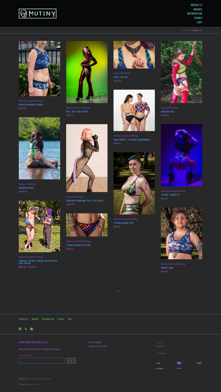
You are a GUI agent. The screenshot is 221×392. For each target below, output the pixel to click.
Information (194, 13)
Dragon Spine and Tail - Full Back (85, 200)
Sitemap (161, 353)
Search (198, 18)
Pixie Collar (120, 77)
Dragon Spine (26, 187)
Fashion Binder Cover (31, 104)
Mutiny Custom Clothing (38, 378)
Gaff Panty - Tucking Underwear (132, 139)
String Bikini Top (123, 222)
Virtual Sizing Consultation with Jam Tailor (38, 262)
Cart (199, 22)
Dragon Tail (168, 111)
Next (118, 291)
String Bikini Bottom (78, 245)
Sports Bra (167, 267)
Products (196, 5)
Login (159, 342)
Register (161, 346)
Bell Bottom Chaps (77, 111)
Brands (198, 9)
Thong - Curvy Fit (170, 194)
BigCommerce (35, 384)
